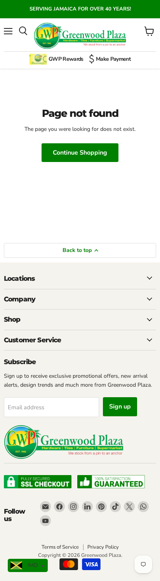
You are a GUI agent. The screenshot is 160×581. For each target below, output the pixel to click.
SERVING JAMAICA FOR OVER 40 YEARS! (80, 8)
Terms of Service (60, 547)
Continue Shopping (80, 152)
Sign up (120, 406)
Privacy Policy (103, 547)
